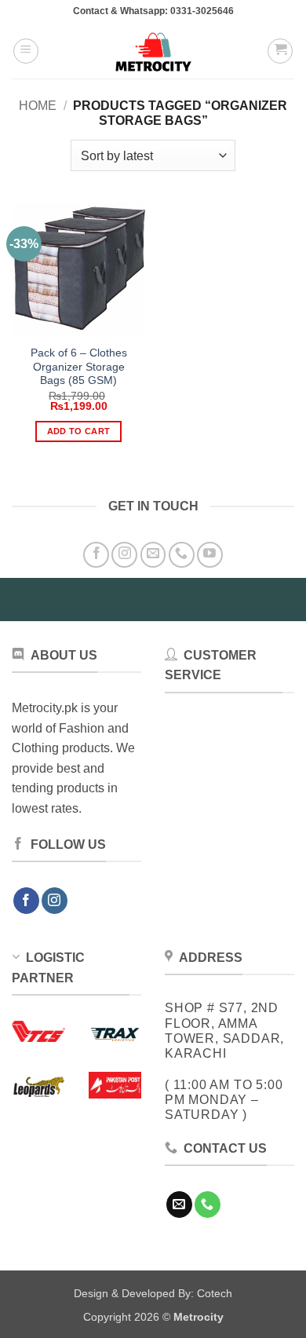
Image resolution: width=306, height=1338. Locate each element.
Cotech (214, 1293)
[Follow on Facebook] (96, 555)
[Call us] (182, 555)
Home (37, 105)
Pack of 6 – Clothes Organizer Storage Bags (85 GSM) (79, 366)
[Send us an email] (153, 555)
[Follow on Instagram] (124, 555)
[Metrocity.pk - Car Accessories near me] (153, 51)
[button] (25, 51)
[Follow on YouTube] (210, 555)
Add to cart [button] (79, 431)
